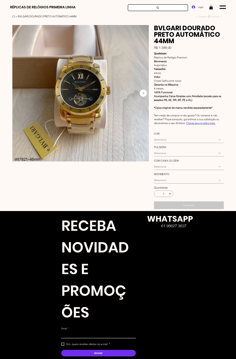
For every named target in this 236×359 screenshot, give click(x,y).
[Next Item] (143, 93)
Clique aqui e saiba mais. (201, 123)
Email (64, 328)
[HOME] (13, 16)
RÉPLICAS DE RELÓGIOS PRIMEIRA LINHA (42, 7)
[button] (211, 7)
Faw (144, 256)
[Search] (158, 7)
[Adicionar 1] (170, 193)
